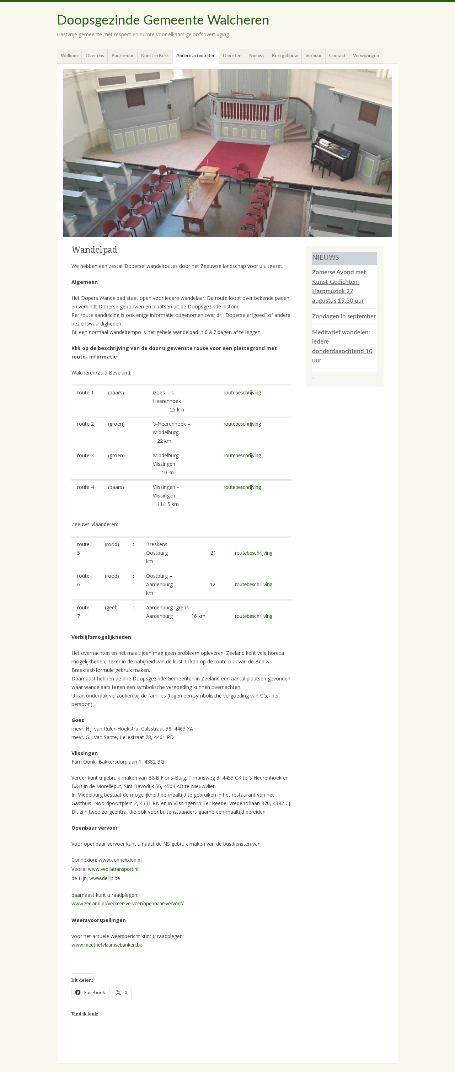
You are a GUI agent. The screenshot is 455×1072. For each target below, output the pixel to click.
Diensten (232, 56)
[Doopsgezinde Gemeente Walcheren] (227, 153)
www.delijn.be (104, 878)
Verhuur (313, 56)
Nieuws (256, 56)
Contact (337, 56)
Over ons (95, 56)
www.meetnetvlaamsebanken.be (106, 945)
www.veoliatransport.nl (113, 869)
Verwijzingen (366, 56)
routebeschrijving (242, 392)
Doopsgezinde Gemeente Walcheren (163, 20)
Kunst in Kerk (155, 56)
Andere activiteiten (195, 56)
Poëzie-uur (123, 56)
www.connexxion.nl (119, 860)
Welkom (69, 56)
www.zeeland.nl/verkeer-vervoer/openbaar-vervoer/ (127, 903)
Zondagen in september (344, 316)
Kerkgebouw (285, 56)
